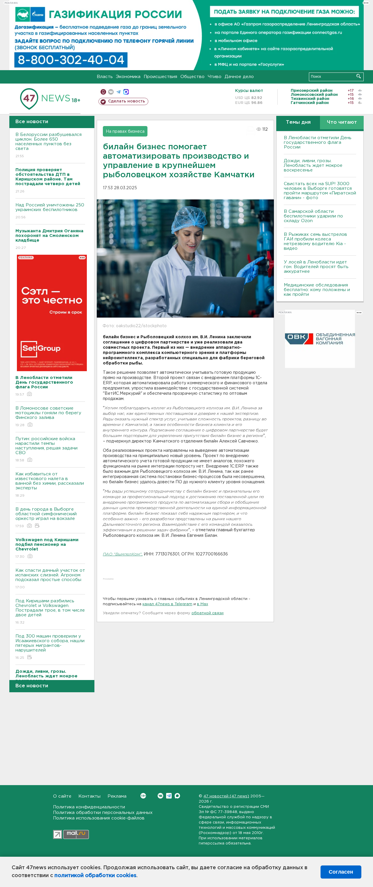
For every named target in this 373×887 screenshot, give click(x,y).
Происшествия (160, 77)
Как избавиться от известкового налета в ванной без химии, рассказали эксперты (49, 484)
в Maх (202, 604)
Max (177, 796)
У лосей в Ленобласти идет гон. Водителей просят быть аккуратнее (316, 266)
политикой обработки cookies (95, 875)
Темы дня (298, 122)
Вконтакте (160, 796)
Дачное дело (239, 77)
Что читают (342, 122)
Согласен (341, 872)
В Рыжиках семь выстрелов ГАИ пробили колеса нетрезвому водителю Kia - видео (315, 241)
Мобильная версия (103, 92)
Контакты (89, 796)
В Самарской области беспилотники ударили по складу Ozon (313, 216)
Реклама (117, 796)
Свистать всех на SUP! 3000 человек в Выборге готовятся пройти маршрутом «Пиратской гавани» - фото (320, 191)
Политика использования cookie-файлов (99, 818)
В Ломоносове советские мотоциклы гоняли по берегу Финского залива (48, 416)
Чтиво (214, 77)
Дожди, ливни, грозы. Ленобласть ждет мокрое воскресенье (313, 165)
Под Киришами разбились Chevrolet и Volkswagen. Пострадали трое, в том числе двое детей (50, 611)
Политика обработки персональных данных (103, 813)
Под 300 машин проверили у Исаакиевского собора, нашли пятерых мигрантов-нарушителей (50, 646)
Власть (105, 77)
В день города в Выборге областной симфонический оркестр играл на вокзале (46, 517)
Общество (192, 77)
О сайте (62, 796)
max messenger (126, 92)
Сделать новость (126, 101)
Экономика (128, 77)
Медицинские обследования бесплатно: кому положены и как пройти (317, 289)
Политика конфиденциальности (89, 807)
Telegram (169, 796)
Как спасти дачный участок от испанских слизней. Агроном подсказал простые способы (50, 579)
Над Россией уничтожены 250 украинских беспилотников (49, 211)
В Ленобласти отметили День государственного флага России (317, 142)
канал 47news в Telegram (167, 604)
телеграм (118, 92)
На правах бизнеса (125, 131)
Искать (358, 76)
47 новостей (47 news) (226, 796)
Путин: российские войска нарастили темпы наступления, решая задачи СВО (46, 449)
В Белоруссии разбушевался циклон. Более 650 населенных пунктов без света (48, 145)
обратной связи (207, 613)
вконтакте (111, 92)
